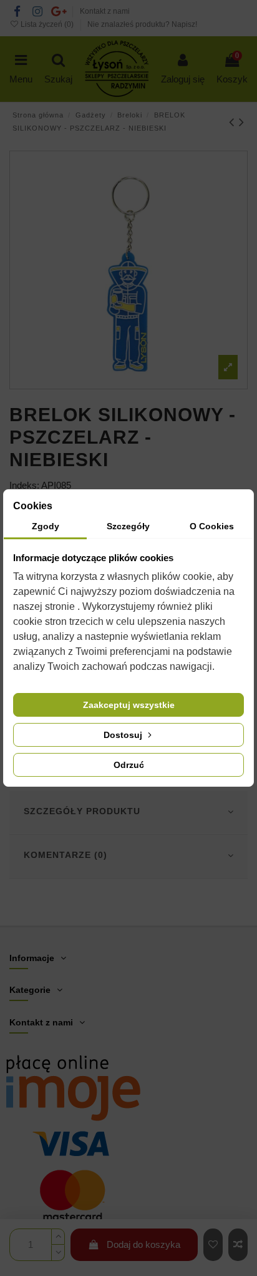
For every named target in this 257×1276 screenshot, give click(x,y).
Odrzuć (129, 765)
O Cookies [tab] (212, 526)
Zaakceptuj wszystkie (129, 705)
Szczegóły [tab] (128, 526)
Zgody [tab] (45, 526)
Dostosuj (124, 735)
